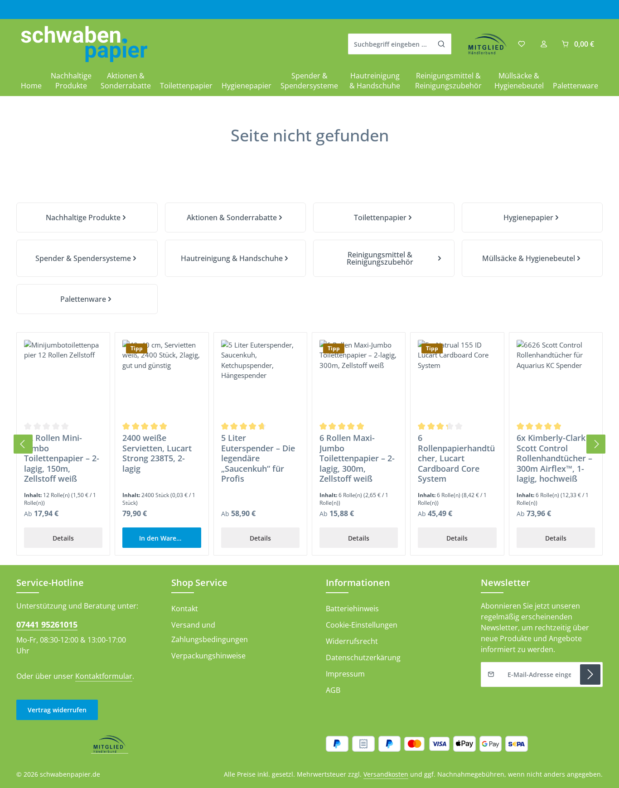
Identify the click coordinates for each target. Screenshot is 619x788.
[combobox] (390, 44)
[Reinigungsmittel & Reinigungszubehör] (384, 258)
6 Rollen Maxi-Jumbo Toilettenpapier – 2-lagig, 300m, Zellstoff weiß (357, 458)
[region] (309, 444)
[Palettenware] (87, 299)
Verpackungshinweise (208, 656)
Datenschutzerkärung (363, 657)
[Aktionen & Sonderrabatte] (235, 217)
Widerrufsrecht (352, 641)
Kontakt (184, 609)
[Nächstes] (595, 444)
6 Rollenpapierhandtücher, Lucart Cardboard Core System (456, 458)
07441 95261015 (46, 624)
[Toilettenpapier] (384, 217)
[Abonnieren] (590, 674)
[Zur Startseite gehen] (84, 44)
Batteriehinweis (352, 609)
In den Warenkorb (167, 538)
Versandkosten (385, 774)
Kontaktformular (103, 676)
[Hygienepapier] (532, 217)
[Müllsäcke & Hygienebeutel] (532, 258)
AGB (333, 690)
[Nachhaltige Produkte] (87, 217)
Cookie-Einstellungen (361, 625)
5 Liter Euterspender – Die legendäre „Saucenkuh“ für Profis (258, 458)
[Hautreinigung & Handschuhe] (235, 258)
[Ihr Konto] (543, 44)
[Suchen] (441, 44)
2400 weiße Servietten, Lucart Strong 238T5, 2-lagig (157, 453)
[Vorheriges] (23, 444)
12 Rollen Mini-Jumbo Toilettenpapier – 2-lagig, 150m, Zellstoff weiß (61, 458)
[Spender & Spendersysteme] (87, 258)
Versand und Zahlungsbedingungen (209, 632)
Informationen (358, 582)
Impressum (345, 674)
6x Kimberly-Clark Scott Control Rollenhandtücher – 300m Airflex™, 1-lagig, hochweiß (554, 458)
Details (63, 538)
